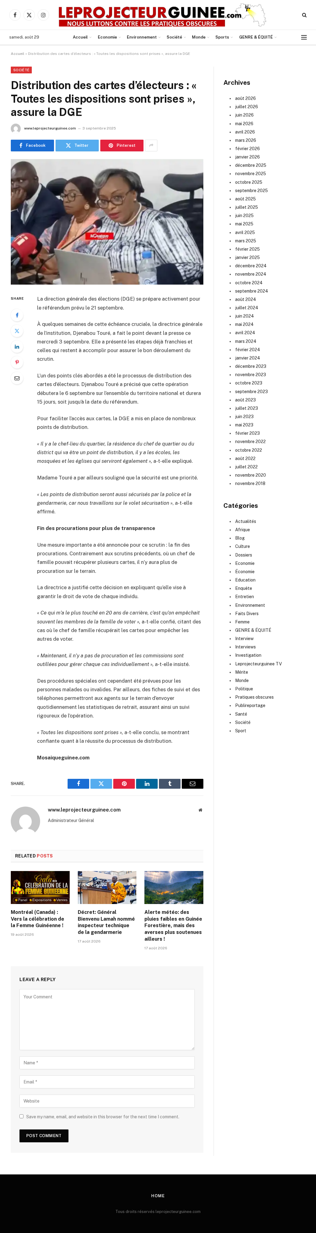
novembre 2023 (250, 374)
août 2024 (245, 299)
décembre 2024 (251, 265)
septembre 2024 (251, 291)
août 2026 (245, 98)
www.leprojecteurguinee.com (50, 128)
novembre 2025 (250, 173)
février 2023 (247, 433)
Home (158, 1196)
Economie (107, 37)
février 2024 (247, 349)
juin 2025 (244, 215)
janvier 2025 (247, 257)
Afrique (242, 529)
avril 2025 (245, 232)
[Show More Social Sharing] (151, 145)
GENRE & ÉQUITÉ (256, 37)
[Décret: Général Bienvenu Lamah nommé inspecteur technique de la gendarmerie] (107, 887)
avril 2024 (245, 332)
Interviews (245, 646)
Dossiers (243, 555)
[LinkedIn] (17, 346)
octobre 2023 (248, 382)
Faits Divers (247, 613)
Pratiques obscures (254, 697)
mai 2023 (244, 424)
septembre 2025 (251, 190)
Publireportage (250, 705)
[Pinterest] (17, 362)
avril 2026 (245, 131)
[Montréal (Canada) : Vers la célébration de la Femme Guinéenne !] (40, 887)
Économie (245, 571)
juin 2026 (244, 115)
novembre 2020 (250, 475)
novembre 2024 (250, 274)
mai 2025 (244, 223)
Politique (244, 688)
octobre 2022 (248, 450)
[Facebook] (17, 315)
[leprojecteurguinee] (162, 15)
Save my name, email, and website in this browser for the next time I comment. (102, 1116)
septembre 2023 (251, 391)
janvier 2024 (247, 358)
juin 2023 (244, 416)
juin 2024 (244, 316)
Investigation (248, 655)
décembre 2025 (250, 165)
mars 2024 (245, 341)
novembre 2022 (250, 441)
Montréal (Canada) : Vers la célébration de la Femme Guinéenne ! (37, 919)
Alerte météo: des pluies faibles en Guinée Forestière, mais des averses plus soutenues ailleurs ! (173, 925)
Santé (241, 714)
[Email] (17, 378)
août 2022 (245, 458)
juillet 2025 (246, 207)
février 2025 (247, 249)
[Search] (304, 15)
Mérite (241, 672)
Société (174, 37)
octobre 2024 (249, 282)
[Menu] (304, 37)
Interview (244, 638)
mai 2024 (244, 324)
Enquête (243, 588)
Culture (242, 546)
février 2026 (247, 148)
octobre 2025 (248, 182)
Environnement (142, 37)
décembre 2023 (250, 366)
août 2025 (245, 198)
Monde (199, 37)
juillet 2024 (246, 307)
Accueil (80, 37)
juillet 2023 (246, 408)
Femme (242, 621)
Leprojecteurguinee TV (258, 663)
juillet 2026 (246, 106)
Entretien (244, 596)
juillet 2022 (246, 466)
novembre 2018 (250, 483)
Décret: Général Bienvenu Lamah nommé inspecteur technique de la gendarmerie (106, 922)
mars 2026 (245, 140)
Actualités (245, 521)
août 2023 (245, 399)
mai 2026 (244, 123)
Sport (240, 730)
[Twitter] (17, 331)
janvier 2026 (247, 156)
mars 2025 (245, 240)
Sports (222, 37)
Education (245, 579)
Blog (240, 538)
